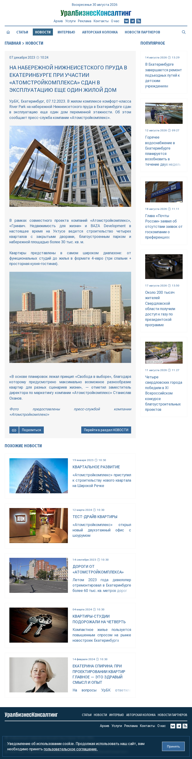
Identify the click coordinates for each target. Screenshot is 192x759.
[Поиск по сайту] (183, 32)
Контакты (101, 21)
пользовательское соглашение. (71, 749)
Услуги (70, 21)
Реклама (84, 21)
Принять (173, 746)
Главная (13, 43)
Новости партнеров (142, 32)
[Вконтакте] (126, 21)
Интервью (66, 32)
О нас (115, 21)
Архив (58, 21)
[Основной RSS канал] (138, 21)
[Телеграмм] (132, 21)
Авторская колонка (100, 32)
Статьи (22, 32)
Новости (34, 43)
